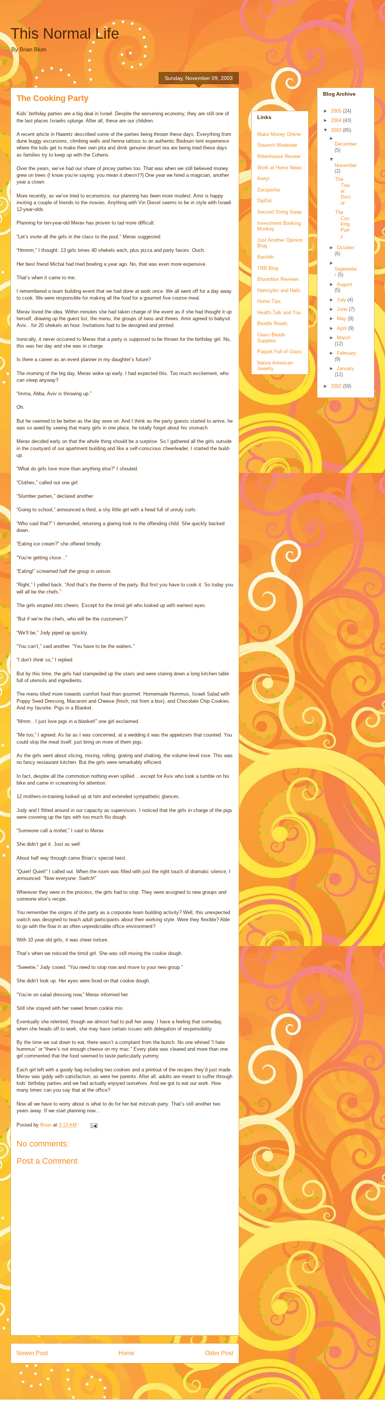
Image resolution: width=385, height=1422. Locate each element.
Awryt (263, 178)
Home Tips (269, 301)
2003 (337, 130)
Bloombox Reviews (278, 279)
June (343, 309)
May (342, 318)
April (342, 328)
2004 (337, 120)
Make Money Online (279, 134)
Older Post (219, 1353)
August (344, 284)
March (343, 337)
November (346, 165)
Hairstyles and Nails (279, 290)
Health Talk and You (279, 312)
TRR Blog (267, 268)
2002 (337, 386)
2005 (337, 111)
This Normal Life (65, 33)
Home (126, 1353)
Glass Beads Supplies (271, 337)
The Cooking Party (342, 223)
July (342, 300)
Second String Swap (279, 212)
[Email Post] (93, 1125)
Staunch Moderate (277, 145)
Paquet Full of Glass (279, 351)
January (345, 368)
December (346, 144)
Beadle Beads (272, 323)
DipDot (264, 200)
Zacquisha (268, 190)
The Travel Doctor (343, 190)
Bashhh (265, 257)
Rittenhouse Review (278, 156)
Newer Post (32, 1353)
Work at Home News (279, 167)
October (345, 247)
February (346, 353)
